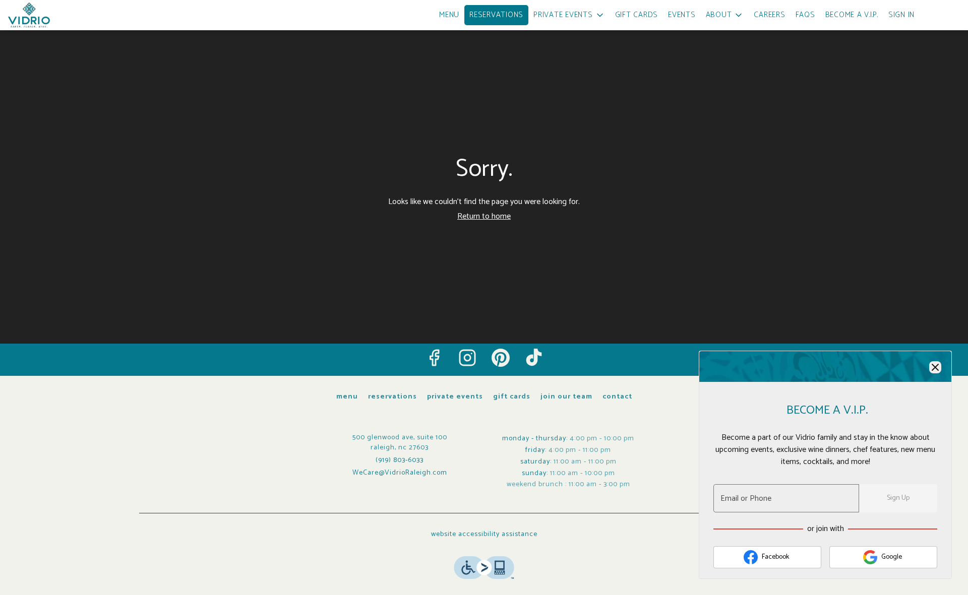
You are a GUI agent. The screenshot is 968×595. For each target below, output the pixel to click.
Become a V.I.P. (851, 15)
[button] (569, 15)
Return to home (484, 216)
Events (682, 15)
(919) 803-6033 (400, 460)
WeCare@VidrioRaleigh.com (399, 473)
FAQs (805, 15)
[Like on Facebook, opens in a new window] (434, 358)
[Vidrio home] (53, 15)
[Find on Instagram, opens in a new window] (467, 358)
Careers (769, 15)
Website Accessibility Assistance (484, 535)
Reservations (496, 15)
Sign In (901, 15)
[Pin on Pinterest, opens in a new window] (501, 358)
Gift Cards (636, 15)
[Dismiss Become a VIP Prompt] (935, 367)
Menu (449, 15)
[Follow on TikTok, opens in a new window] (534, 358)
